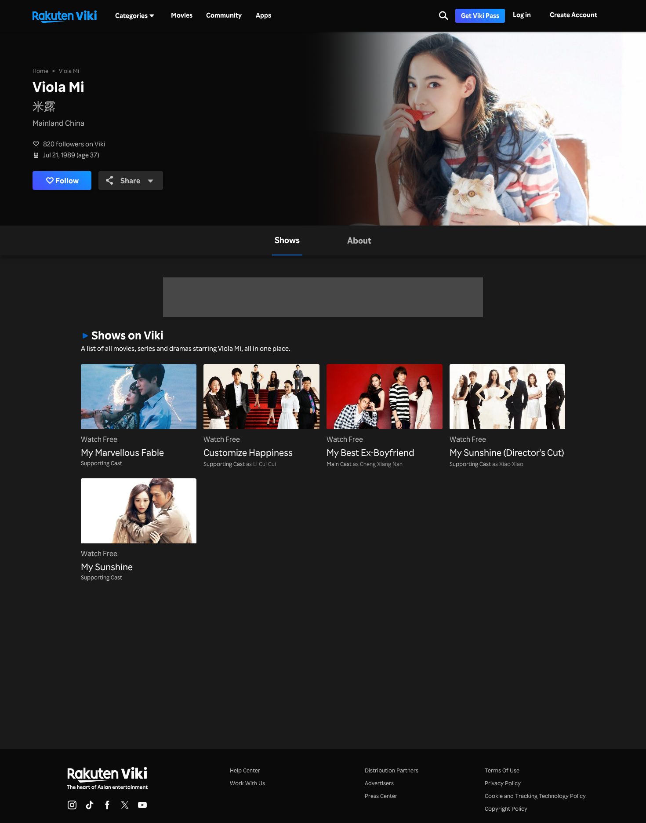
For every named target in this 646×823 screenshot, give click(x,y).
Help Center (245, 770)
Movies (181, 15)
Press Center (381, 795)
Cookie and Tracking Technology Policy (535, 795)
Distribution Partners (391, 770)
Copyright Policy (506, 808)
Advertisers (379, 783)
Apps (263, 15)
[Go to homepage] (65, 16)
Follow (67, 180)
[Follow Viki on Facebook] (107, 807)
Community (224, 15)
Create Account (573, 15)
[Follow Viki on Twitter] (125, 807)
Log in (522, 15)
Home (40, 70)
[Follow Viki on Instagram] (72, 807)
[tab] (287, 240)
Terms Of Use (502, 770)
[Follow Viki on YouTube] (142, 807)
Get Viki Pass (480, 15)
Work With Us (247, 783)
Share (130, 180)
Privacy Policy (503, 783)
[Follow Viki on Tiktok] (89, 807)
